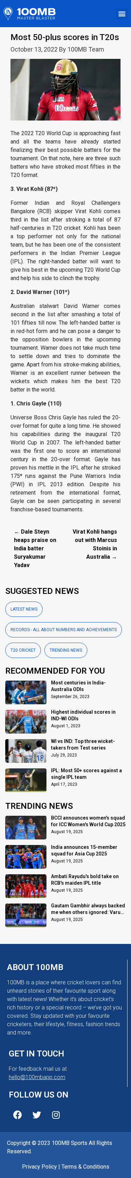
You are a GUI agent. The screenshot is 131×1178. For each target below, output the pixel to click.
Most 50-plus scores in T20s (64, 37)
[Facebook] (17, 1114)
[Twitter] (36, 1114)
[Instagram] (56, 1114)
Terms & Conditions (85, 1166)
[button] (122, 14)
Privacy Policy (39, 1166)
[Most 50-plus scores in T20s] (65, 93)
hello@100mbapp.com (37, 1077)
